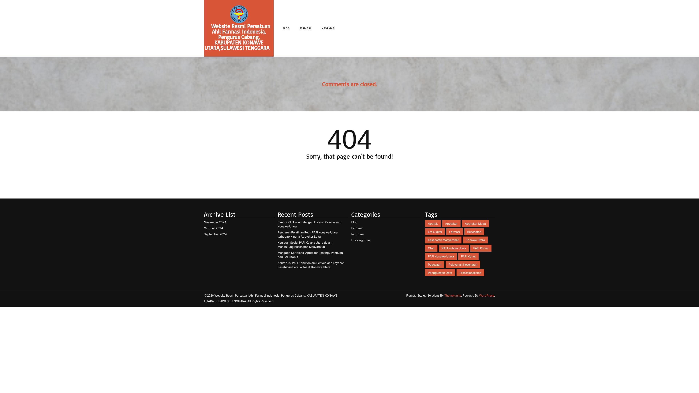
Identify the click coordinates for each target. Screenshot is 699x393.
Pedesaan (434, 264)
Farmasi (305, 28)
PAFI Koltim (481, 248)
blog (354, 222)
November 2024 (215, 222)
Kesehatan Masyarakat (443, 240)
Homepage (349, 172)
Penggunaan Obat (440, 273)
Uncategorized (361, 240)
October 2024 (213, 228)
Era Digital (435, 232)
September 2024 (215, 234)
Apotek (433, 223)
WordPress (486, 295)
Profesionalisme (470, 273)
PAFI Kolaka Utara (454, 248)
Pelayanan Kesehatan (463, 264)
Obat (431, 248)
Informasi (328, 28)
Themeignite (452, 295)
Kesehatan (474, 232)
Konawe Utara (475, 240)
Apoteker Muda (475, 223)
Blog (286, 28)
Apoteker (451, 223)
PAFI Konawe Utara (441, 256)
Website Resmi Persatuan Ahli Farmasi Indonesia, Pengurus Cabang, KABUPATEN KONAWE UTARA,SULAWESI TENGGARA (238, 37)
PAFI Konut (468, 256)
